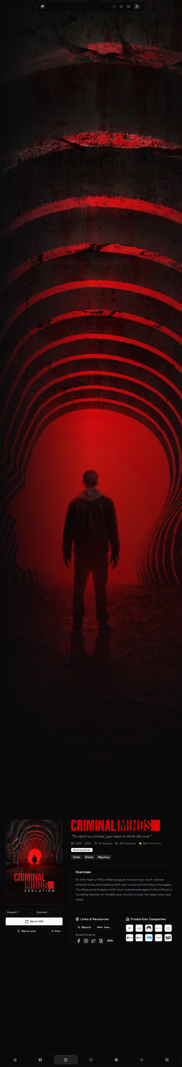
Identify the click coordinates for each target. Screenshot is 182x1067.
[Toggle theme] (121, 6)
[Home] (15, 1060)
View (103, 927)
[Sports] (116, 1060)
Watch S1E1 (36, 921)
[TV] (65, 1060)
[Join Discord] (128, 6)
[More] (167, 1060)
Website (86, 927)
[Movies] (40, 1060)
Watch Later (29, 931)
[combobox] (19, 912)
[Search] (141, 1060)
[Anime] (91, 1060)
